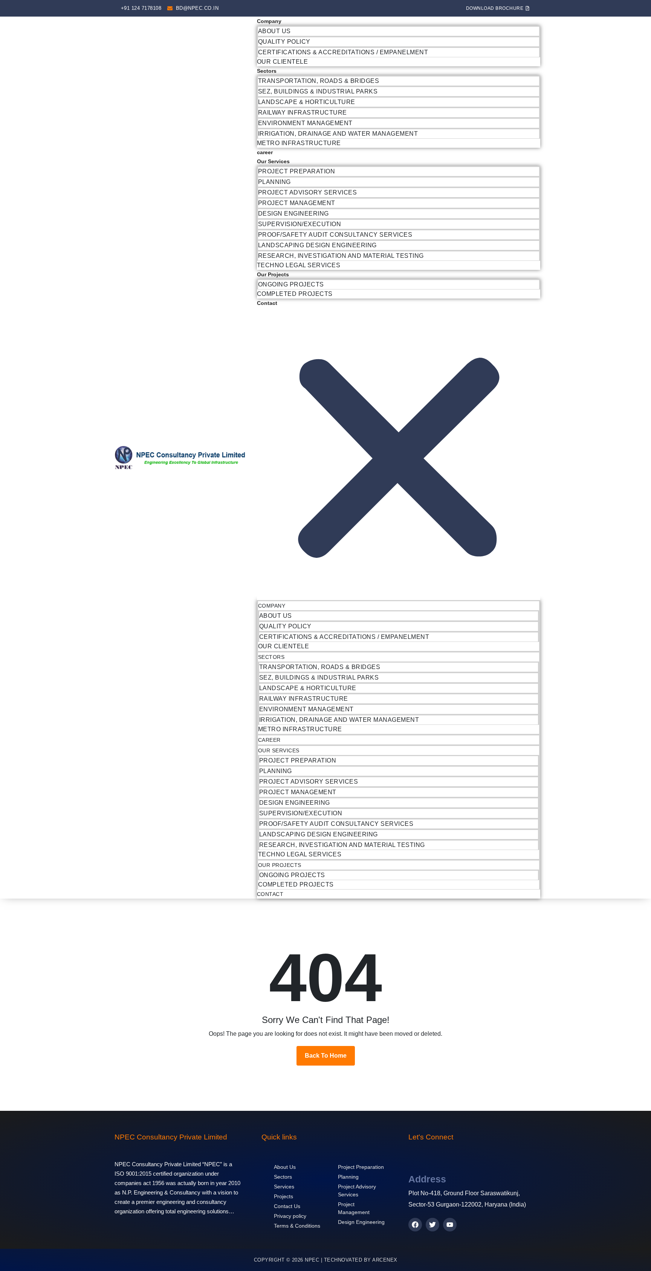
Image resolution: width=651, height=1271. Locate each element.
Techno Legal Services (299, 265)
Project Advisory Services (307, 192)
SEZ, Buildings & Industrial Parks (318, 91)
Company (269, 21)
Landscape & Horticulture (306, 102)
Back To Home (326, 1055)
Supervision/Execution (299, 224)
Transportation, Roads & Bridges (318, 81)
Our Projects (273, 274)
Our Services (273, 161)
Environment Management (305, 123)
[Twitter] (432, 1224)
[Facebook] (415, 1224)
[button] (398, 454)
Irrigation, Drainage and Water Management (338, 133)
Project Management (296, 203)
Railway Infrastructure (302, 112)
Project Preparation (296, 171)
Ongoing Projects (291, 284)
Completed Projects (295, 294)
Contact (267, 303)
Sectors (267, 71)
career (265, 152)
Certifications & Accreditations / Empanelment (343, 52)
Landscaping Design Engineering (317, 245)
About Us (274, 31)
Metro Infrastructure (299, 143)
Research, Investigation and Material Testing (341, 256)
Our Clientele (282, 61)
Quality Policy (284, 41)
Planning (274, 182)
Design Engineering (293, 213)
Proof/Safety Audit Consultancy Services (335, 234)
